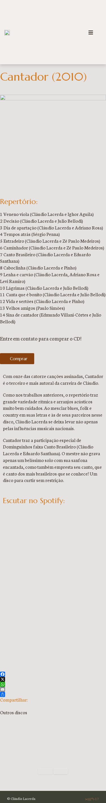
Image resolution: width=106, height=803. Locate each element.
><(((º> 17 (92, 798)
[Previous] (45, 771)
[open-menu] (91, 33)
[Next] (60, 771)
